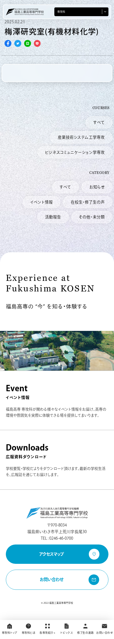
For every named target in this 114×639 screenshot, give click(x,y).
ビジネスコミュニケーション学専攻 (75, 152)
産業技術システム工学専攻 (81, 137)
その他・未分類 (92, 217)
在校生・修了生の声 (88, 202)
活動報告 (53, 217)
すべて (99, 122)
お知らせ (97, 187)
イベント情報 (41, 202)
